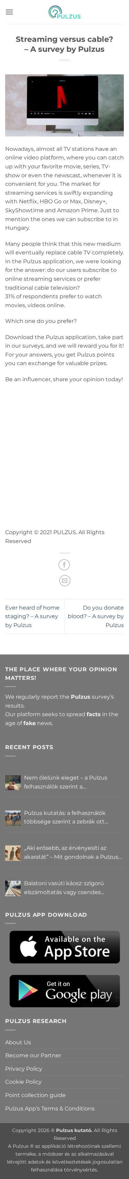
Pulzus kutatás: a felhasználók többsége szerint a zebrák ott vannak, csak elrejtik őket (65, 818)
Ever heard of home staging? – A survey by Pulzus (32, 616)
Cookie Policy (23, 1082)
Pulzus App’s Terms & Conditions (50, 1108)
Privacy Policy (23, 1069)
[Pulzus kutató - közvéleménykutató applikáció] (64, 12)
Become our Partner (33, 1055)
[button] (9, 11)
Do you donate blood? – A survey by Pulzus (96, 616)
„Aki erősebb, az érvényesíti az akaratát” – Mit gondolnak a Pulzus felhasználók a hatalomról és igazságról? (71, 853)
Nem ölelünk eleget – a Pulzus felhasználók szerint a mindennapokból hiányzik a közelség (65, 782)
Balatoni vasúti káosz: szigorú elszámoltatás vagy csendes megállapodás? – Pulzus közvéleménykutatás (64, 888)
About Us (18, 1042)
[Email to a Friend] (65, 580)
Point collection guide (35, 1095)
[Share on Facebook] (64, 564)
